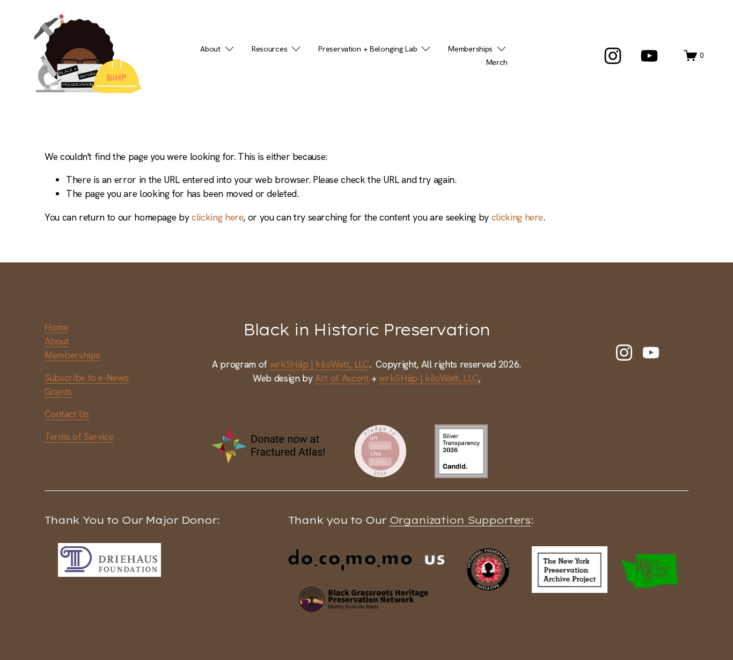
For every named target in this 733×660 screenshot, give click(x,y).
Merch (497, 62)
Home (57, 327)
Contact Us (67, 414)
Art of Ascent (342, 378)
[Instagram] (613, 56)
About (57, 341)
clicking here (217, 217)
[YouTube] (649, 56)
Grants (58, 391)
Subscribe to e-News (86, 377)
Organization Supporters (460, 520)
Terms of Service (79, 436)
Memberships (72, 355)
